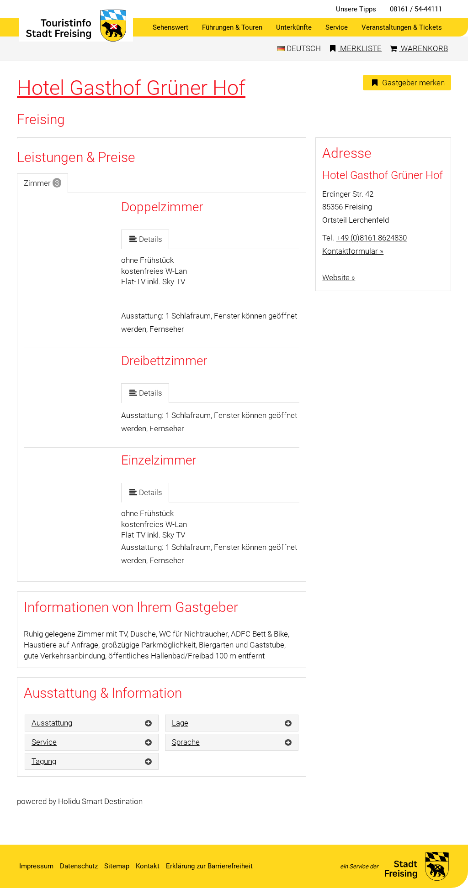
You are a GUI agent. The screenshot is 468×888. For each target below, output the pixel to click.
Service (336, 27)
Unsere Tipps (356, 9)
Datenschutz (79, 866)
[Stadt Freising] (417, 866)
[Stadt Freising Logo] (76, 26)
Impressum (36, 866)
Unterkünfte (294, 27)
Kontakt (148, 866)
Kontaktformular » (352, 251)
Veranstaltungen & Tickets (402, 27)
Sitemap (116, 866)
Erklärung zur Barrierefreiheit (209, 866)
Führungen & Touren (232, 27)
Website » (338, 277)
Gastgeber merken (412, 82)
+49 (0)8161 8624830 (371, 237)
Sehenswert (170, 27)
